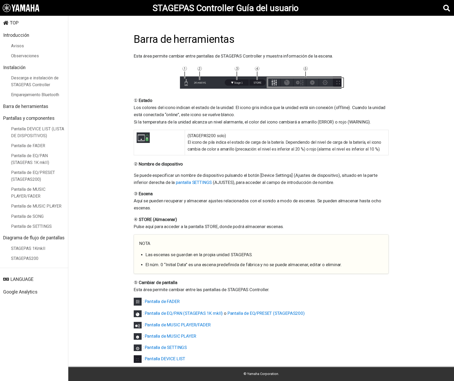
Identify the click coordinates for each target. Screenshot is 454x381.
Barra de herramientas (25, 106)
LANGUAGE (22, 279)
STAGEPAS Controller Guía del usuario (225, 8)
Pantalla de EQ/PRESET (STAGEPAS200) (33, 176)
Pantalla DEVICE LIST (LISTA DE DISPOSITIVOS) (37, 132)
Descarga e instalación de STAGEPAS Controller (35, 81)
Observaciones (25, 55)
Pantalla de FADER (28, 145)
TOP (14, 22)
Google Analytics (20, 292)
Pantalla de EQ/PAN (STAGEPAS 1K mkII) (30, 159)
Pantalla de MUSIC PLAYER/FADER (28, 193)
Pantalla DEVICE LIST (165, 358)
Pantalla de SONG (27, 216)
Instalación (14, 67)
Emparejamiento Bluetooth (35, 94)
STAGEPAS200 (24, 258)
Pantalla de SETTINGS (31, 226)
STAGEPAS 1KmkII (28, 248)
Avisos (17, 45)
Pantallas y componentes (29, 118)
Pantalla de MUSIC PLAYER (36, 206)
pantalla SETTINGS (194, 182)
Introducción (16, 35)
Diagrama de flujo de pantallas (34, 237)
